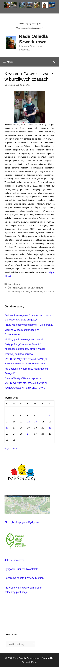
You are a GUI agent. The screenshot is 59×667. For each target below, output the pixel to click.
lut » (15, 448)
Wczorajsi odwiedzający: (28, 28)
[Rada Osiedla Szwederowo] (11, 42)
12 (28, 422)
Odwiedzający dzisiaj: (28, 23)
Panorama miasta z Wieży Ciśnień (24, 578)
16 (7, 428)
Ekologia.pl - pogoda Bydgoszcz (23, 522)
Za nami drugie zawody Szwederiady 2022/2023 (31, 291)
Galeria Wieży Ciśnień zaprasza (23, 378)
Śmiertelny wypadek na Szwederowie (25, 288)
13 (35, 422)
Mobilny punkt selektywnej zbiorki (24, 339)
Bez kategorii (14, 284)
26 (28, 434)
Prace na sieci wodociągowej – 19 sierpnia (28, 324)
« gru (7, 448)
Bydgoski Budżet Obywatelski (21, 569)
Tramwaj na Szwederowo (19, 354)
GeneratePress (29, 662)
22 (50, 428)
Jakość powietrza (14, 560)
